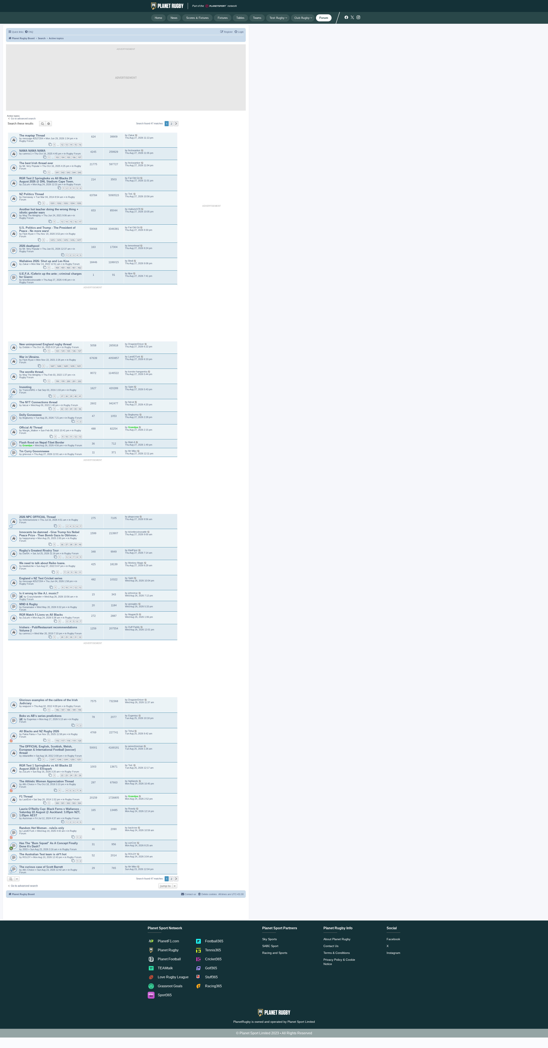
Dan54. (26, 553)
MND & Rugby (28, 604)
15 (75, 144)
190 (79, 710)
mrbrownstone (30, 520)
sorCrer (132, 843)
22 (62, 775)
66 (80, 409)
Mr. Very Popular (31, 166)
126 (74, 351)
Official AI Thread (30, 427)
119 (74, 740)
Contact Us (330, 946)
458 (57, 267)
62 (62, 409)
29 (67, 637)
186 (57, 710)
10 (67, 436)
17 (80, 221)
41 (80, 396)
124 (62, 351)
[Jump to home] (167, 6)
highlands (133, 781)
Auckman (27, 818)
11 (71, 436)
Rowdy (132, 808)
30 (71, 637)
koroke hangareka (137, 371)
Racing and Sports (274, 953)
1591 (52, 203)
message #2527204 (33, 138)
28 (62, 637)
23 (67, 775)
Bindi (130, 260)
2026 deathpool (29, 246)
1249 (66, 759)
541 (57, 172)
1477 (79, 240)
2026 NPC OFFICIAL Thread (37, 517)
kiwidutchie (28, 566)
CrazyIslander (34, 596)
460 (68, 267)
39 (71, 396)
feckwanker (134, 150)
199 (62, 381)
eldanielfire (27, 756)
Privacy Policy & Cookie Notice (339, 962)
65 (75, 409)
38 (67, 396)
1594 (72, 203)
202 (79, 381)
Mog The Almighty (32, 215)
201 (74, 381)
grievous (27, 454)
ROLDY (26, 857)
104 (62, 157)
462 (79, 267)
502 (68, 803)
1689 (66, 366)
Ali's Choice (28, 784)
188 (68, 710)
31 (75, 637)
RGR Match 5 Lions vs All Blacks (41, 614)
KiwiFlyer (133, 550)
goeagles (133, 604)
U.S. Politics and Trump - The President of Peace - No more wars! (47, 229)
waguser (27, 706)
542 (62, 172)
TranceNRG (29, 390)
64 (71, 409)
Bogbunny (28, 418)
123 (57, 351)
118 (68, 740)
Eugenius (32, 719)
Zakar (131, 135)
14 (71, 144)
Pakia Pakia (28, 734)
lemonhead (134, 245)
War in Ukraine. (29, 357)
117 (62, 740)
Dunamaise (28, 607)
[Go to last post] (136, 135)
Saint (130, 386)
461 (74, 267)
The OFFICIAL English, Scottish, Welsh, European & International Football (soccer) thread (47, 750)
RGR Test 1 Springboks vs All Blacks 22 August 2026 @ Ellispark (45, 767)
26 (80, 775)
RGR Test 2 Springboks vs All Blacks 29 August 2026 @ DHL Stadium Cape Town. (46, 180)
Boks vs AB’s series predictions (40, 715)
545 (79, 172)
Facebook (393, 939)
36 (62, 544)
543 (68, 172)
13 (67, 144)
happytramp (28, 538)
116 (57, 740)
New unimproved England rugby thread (45, 344)
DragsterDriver (136, 344)
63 (67, 409)
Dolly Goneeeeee (30, 415)
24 (71, 775)
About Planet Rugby (336, 939)
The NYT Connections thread (38, 402)
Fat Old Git (134, 178)
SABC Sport (270, 946)
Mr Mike (132, 451)
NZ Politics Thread (31, 194)
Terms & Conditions (336, 953)
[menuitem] (29, 31)
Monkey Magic (135, 563)
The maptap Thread (32, 135)
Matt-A (131, 442)
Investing (25, 387)
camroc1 (27, 153)
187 (62, 710)
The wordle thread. (31, 372)
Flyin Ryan (28, 234)
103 (57, 157)
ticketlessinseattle (31, 280)
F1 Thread (26, 796)
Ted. (130, 194)
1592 (59, 203)
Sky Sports (269, 939)
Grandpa (133, 427)
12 (62, 144)
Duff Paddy (134, 627)
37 (62, 396)
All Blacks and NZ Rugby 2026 (39, 731)
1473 (52, 240)
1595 (79, 203)
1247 (52, 759)
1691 (79, 366)
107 (79, 157)
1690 (72, 366)
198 (57, 381)
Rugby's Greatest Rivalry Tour (39, 550)
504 (79, 803)
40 (75, 396)
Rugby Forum (26, 141)
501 (62, 803)
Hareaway (28, 197)
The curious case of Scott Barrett (41, 867)
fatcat (25, 405)
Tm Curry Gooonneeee (34, 451)
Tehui (131, 731)
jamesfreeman (135, 746)
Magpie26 (133, 614)
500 (57, 803)
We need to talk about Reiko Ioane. (42, 563)
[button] (176, 123)
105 (68, 157)
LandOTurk (134, 356)
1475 (66, 240)
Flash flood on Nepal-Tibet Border (41, 442)
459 (62, 267)
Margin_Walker (30, 430)
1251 (79, 759)
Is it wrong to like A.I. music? (38, 593)
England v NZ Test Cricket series (40, 578)
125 (68, 351)
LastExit (26, 799)
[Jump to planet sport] (216, 6)
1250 (72, 759)
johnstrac (133, 593)
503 (74, 803)
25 (75, 775)
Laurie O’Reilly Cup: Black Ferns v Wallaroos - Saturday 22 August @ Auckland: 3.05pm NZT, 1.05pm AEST (50, 812)
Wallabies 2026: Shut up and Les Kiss (44, 261)
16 (80, 144)
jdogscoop (133, 516)
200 (68, 381)
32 (80, 637)
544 (74, 172)
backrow (132, 827)
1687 (52, 366)
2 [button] (171, 124)
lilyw (130, 273)
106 (74, 157)
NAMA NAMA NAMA (32, 150)
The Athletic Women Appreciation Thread (46, 781)
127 (79, 351)
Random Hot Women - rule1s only (41, 828)
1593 (66, 203)
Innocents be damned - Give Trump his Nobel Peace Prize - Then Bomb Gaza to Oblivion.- (49, 534)
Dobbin (26, 347)
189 (74, 710)
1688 (59, 366)
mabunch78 (134, 209)
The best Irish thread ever (36, 163)
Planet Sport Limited (301, 1021)
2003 (25, 849)
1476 (72, 240)
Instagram (393, 953)
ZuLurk (26, 184)
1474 (59, 240)
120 (79, 740)
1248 (59, 759)
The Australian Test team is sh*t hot (42, 854)
